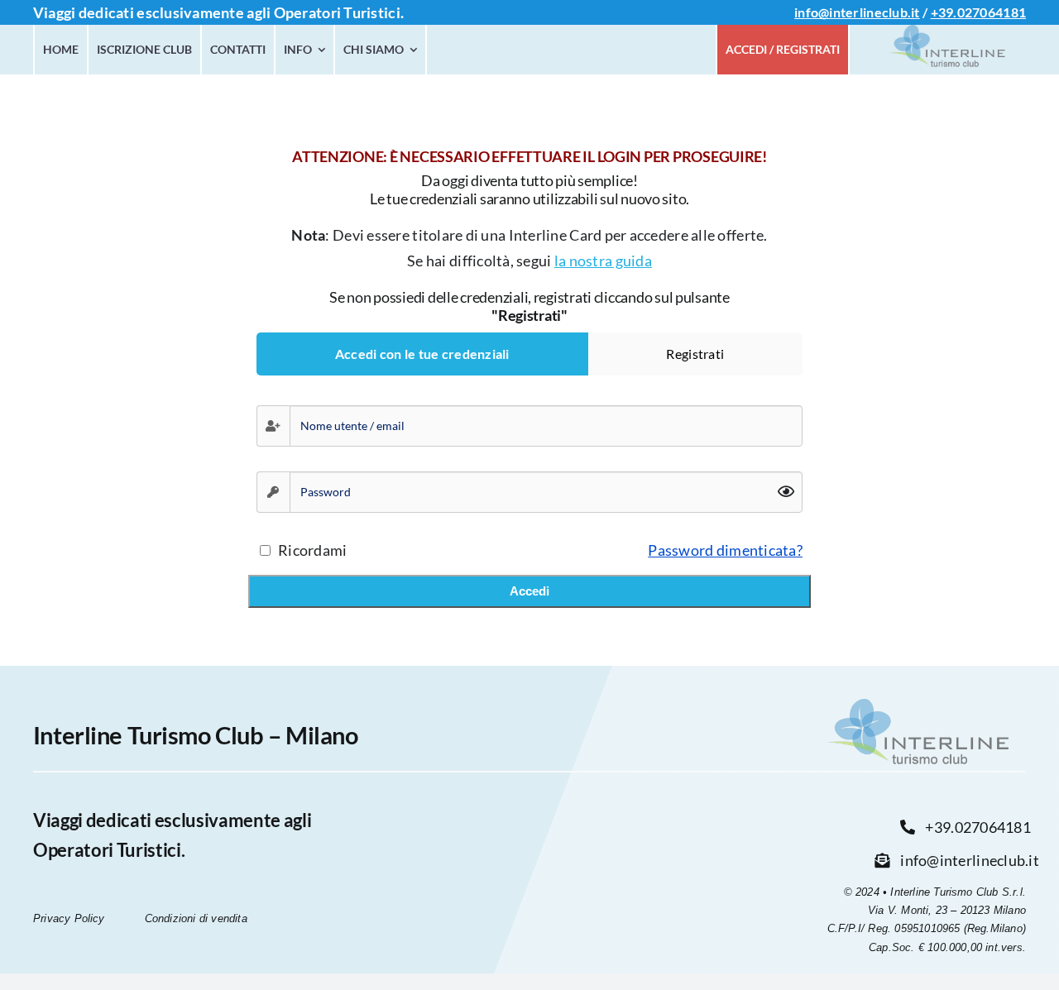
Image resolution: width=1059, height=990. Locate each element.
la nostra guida (603, 260)
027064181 (991, 12)
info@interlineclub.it (857, 12)
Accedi (529, 591)
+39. (944, 12)
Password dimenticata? (725, 550)
